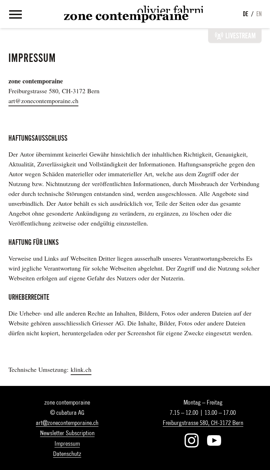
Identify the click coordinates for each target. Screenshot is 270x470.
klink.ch (81, 369)
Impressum (67, 443)
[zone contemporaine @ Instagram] (191, 440)
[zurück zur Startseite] (133, 14)
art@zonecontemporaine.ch (43, 100)
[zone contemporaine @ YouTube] (214, 440)
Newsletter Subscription (67, 433)
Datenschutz (67, 453)
